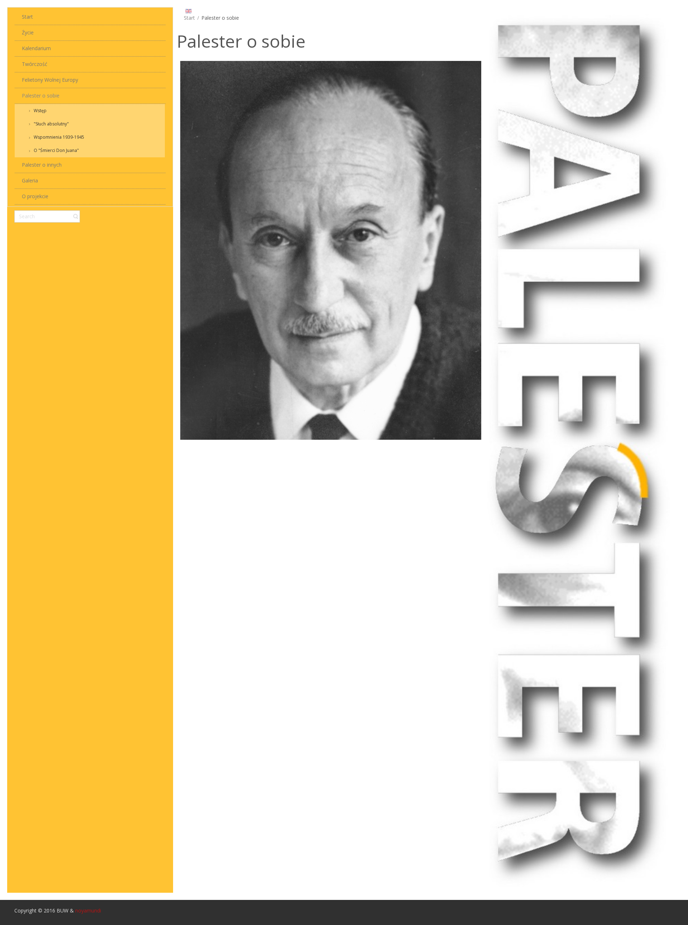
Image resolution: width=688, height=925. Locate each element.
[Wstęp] (331, 249)
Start (189, 17)
